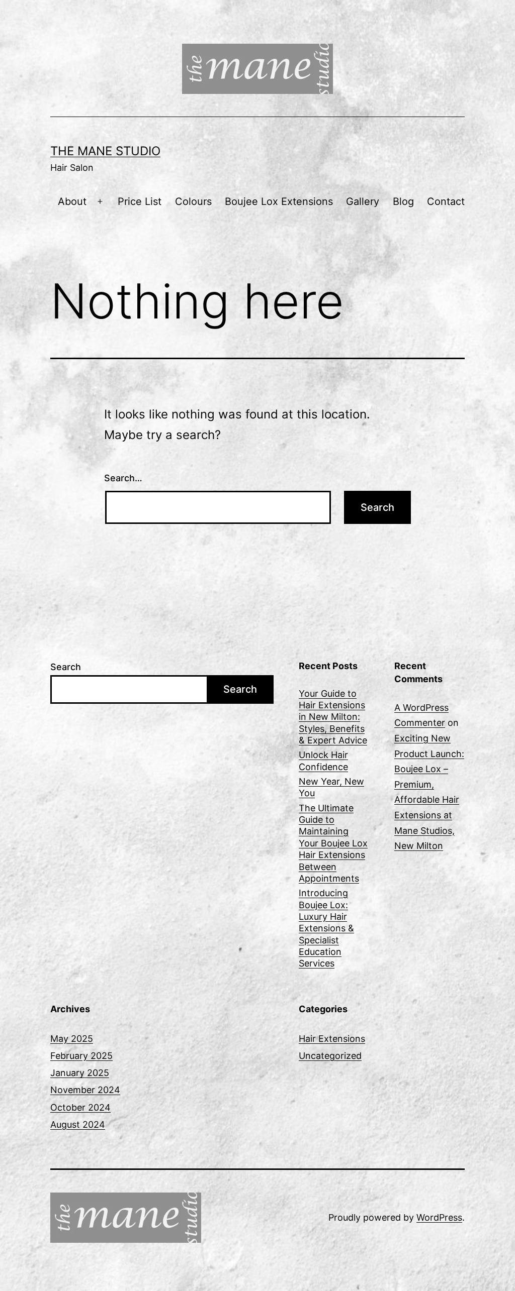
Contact (446, 201)
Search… (123, 478)
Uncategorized (330, 1055)
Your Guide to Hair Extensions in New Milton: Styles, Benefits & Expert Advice (333, 717)
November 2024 (85, 1090)
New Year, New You (331, 787)
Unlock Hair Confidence (323, 760)
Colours (193, 201)
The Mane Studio (105, 151)
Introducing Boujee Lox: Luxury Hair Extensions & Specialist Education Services (326, 928)
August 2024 (77, 1124)
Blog (403, 201)
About (72, 201)
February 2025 (81, 1055)
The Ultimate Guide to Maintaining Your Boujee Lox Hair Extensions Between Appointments (333, 843)
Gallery (362, 201)
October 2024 (80, 1107)
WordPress (439, 1217)
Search (65, 667)
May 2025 (71, 1038)
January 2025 (79, 1072)
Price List (139, 201)
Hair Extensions (332, 1038)
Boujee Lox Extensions (279, 201)
